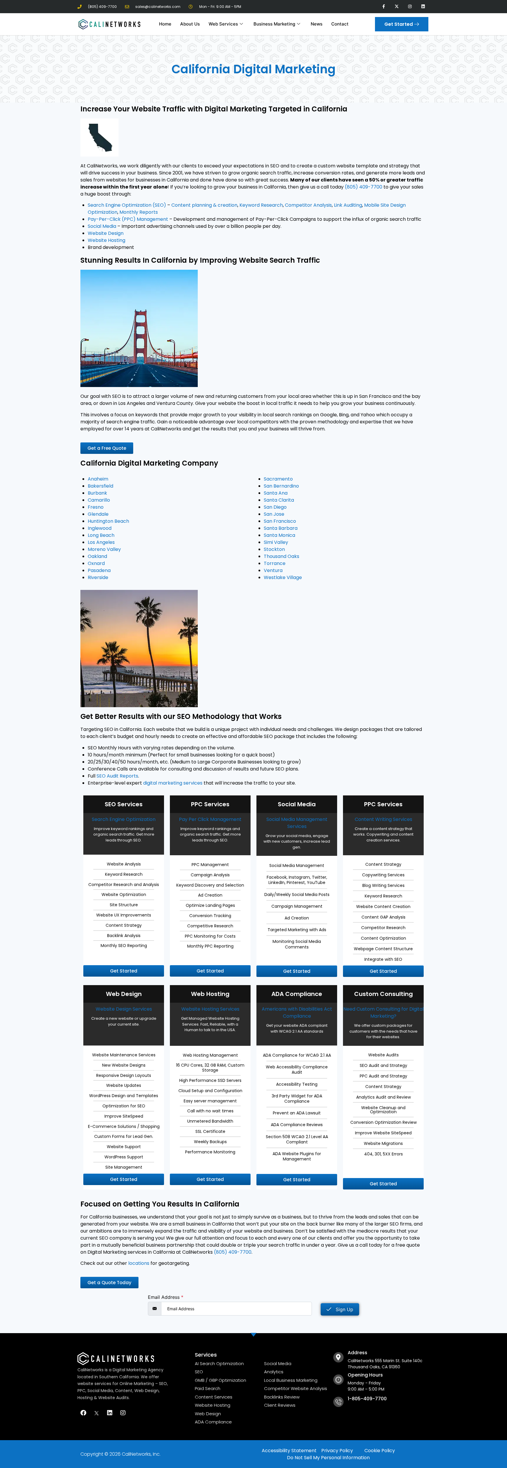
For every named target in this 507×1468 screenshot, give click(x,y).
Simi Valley (276, 542)
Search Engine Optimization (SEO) (127, 205)
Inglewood (99, 528)
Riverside (98, 577)
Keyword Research (261, 205)
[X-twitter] (396, 6)
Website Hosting (106, 240)
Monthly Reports (138, 212)
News (316, 24)
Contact (340, 24)
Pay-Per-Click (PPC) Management (128, 219)
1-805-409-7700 (367, 1398)
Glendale (98, 514)
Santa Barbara (281, 528)
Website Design (106, 233)
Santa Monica (279, 535)
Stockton (274, 549)
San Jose (274, 514)
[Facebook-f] (383, 6)
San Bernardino (281, 486)
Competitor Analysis (308, 205)
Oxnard (96, 563)
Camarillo (99, 500)
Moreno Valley (104, 549)
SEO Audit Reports (117, 776)
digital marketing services (172, 783)
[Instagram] (409, 6)
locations (138, 1263)
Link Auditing (348, 205)
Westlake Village (283, 577)
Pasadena (99, 570)
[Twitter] (96, 1413)
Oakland (97, 556)
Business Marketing (274, 24)
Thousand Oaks (281, 556)
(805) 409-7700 (363, 187)
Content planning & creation (204, 205)
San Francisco (280, 521)
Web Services (223, 24)
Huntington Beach (108, 521)
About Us (190, 24)
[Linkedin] (423, 6)
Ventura (273, 570)
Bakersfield (100, 486)
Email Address (165, 1297)
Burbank (97, 493)
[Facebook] (83, 1413)
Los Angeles (101, 542)
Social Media (102, 226)
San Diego (275, 507)
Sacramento (278, 479)
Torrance (274, 563)
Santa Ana (276, 493)
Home (165, 24)
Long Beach (101, 535)
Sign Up (343, 1309)
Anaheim (98, 479)
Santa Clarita (279, 500)
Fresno (96, 507)
